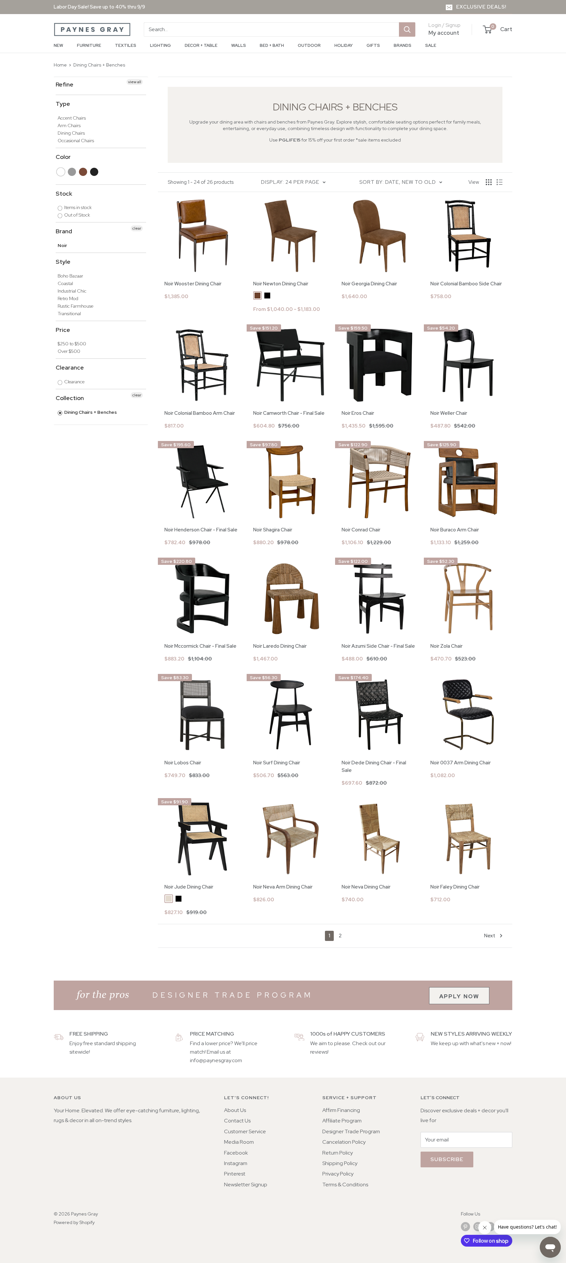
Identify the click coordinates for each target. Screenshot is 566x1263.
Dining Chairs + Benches (99, 65)
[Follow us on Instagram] (477, 1226)
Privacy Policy (337, 1173)
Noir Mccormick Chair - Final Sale (200, 646)
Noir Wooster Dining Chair (192, 283)
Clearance (70, 367)
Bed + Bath (272, 45)
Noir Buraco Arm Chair (454, 529)
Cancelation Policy (344, 1142)
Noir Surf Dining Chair (276, 762)
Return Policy (337, 1152)
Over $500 (69, 351)
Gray (72, 171)
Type (63, 103)
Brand (64, 231)
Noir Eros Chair (358, 413)
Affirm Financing (341, 1110)
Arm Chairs (69, 125)
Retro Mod (68, 298)
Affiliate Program (342, 1120)
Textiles (125, 45)
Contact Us (237, 1120)
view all (134, 82)
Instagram (235, 1163)
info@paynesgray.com (216, 1060)
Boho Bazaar (70, 276)
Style (63, 261)
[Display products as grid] (489, 182)
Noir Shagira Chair (272, 529)
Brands (402, 45)
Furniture (89, 45)
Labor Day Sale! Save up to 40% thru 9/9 (99, 7)
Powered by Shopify (74, 1222)
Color (63, 157)
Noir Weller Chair (448, 413)
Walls (238, 45)
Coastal (65, 283)
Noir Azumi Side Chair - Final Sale (378, 646)
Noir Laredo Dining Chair (280, 646)
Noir (62, 245)
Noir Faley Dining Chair (455, 887)
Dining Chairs (71, 133)
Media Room (239, 1142)
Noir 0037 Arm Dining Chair (460, 762)
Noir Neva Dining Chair (366, 887)
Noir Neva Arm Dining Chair (282, 887)
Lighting (160, 45)
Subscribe (446, 1159)
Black (94, 171)
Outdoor (309, 45)
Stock (64, 193)
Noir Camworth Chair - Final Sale (289, 413)
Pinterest (234, 1173)
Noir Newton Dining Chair (280, 283)
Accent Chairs (72, 118)
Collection (70, 398)
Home (60, 65)
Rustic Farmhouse (75, 306)
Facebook (236, 1152)
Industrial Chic (72, 291)
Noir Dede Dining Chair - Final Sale (374, 766)
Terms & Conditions (345, 1184)
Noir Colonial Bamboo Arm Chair (199, 413)
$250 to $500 (72, 344)
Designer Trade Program (351, 1131)
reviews (319, 1051)
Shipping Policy (339, 1163)
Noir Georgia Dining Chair (369, 283)
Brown (83, 171)
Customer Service (245, 1131)
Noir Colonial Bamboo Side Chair (466, 283)
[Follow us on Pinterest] (465, 1226)
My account (443, 32)
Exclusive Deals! (481, 7)
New (58, 45)
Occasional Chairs (76, 141)
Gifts (373, 45)
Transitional (69, 313)
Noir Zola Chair (446, 646)
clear (136, 228)
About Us (235, 1110)
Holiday (343, 45)
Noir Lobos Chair (182, 762)
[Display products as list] (499, 182)
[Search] (407, 29)
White (61, 171)
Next (489, 935)
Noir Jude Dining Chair (188, 887)
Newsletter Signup (245, 1184)
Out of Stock (76, 215)
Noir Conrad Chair (361, 529)
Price (63, 330)
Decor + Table (201, 45)
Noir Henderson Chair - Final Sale (200, 529)
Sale (430, 45)
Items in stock (77, 207)
